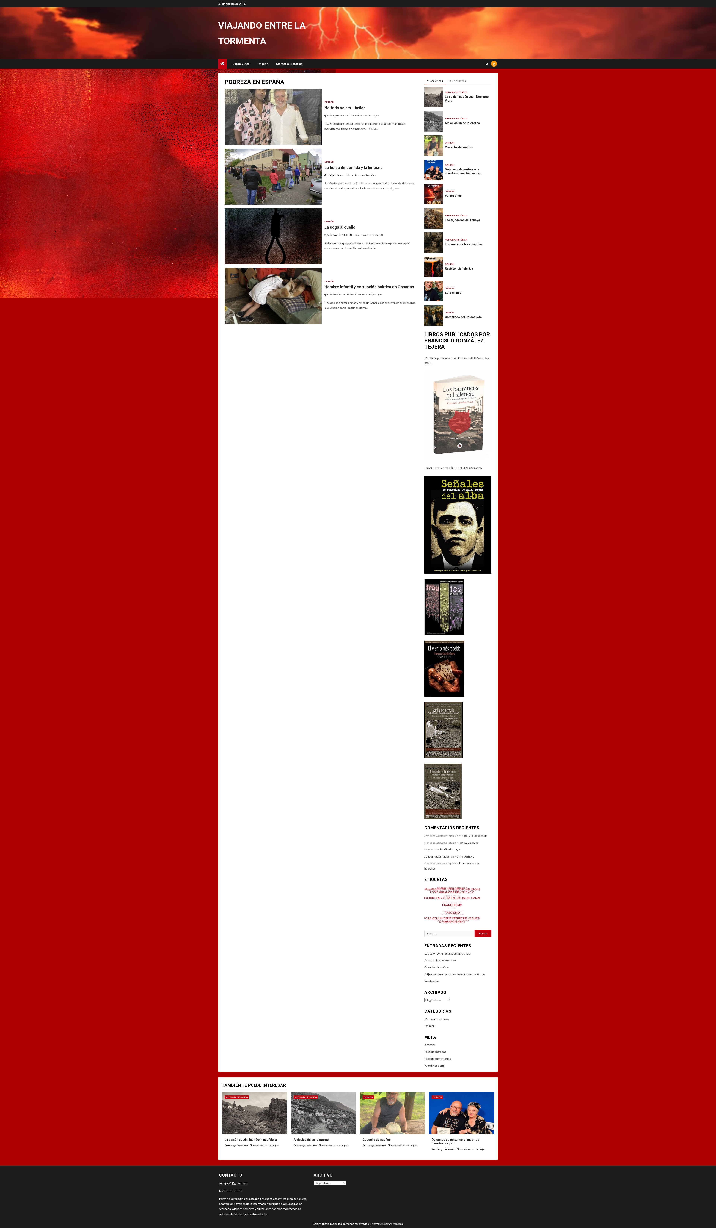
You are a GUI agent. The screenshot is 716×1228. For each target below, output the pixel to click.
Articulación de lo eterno (462, 123)
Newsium (377, 1223)
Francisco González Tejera (365, 115)
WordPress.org (434, 1065)
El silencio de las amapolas (464, 244)
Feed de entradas (435, 1051)
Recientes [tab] (436, 80)
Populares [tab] (459, 80)
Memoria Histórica (289, 64)
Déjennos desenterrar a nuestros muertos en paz (463, 171)
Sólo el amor (454, 293)
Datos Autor (240, 64)
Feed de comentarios (437, 1058)
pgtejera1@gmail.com (233, 1183)
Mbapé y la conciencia (473, 835)
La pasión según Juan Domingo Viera (447, 953)
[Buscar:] (449, 933)
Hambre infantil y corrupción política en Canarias (369, 287)
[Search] (486, 63)
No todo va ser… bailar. (345, 108)
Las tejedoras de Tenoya (462, 220)
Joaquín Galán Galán (437, 856)
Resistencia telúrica (459, 268)
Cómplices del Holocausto (463, 317)
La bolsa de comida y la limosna (353, 167)
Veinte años (453, 196)
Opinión (262, 64)
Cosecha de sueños (459, 147)
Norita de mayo (469, 842)
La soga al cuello (339, 227)
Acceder (429, 1045)
